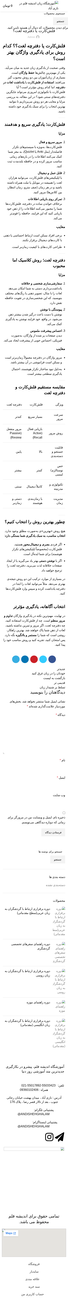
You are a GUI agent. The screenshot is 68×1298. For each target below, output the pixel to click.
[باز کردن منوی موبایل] (63, 6)
